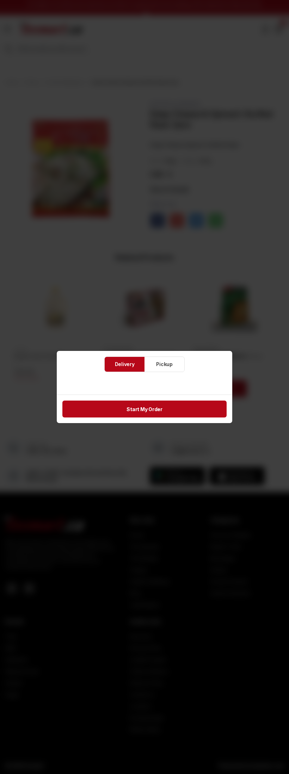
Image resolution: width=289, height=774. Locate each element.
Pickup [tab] (164, 364)
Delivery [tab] (125, 364)
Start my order (144, 409)
